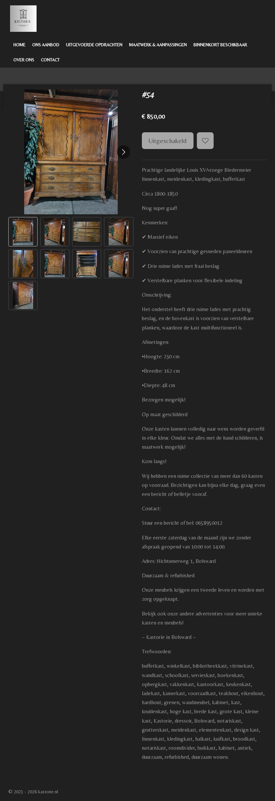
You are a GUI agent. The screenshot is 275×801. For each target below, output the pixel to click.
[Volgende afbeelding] (123, 152)
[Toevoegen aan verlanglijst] (205, 140)
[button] (23, 231)
